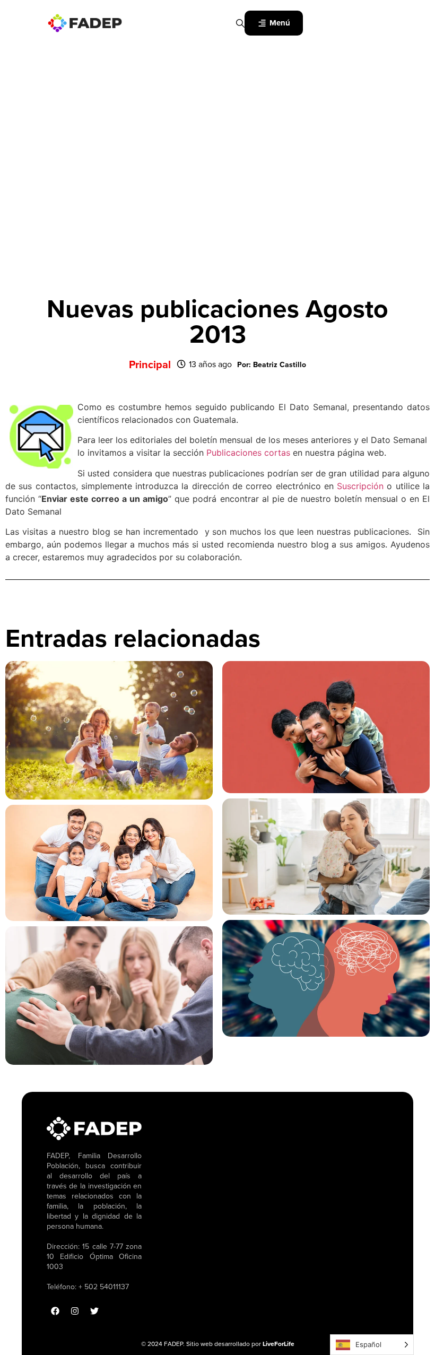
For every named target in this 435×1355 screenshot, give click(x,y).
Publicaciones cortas (248, 452)
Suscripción (359, 486)
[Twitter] (94, 1310)
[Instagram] (74, 1310)
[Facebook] (55, 1310)
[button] (271, 364)
